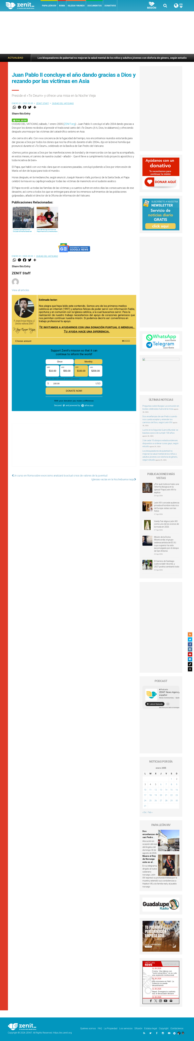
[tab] (152, 963)
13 (161, 790)
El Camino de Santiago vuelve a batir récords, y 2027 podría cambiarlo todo (166, 564)
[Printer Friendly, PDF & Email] (20, 120)
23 (177, 795)
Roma (62, 6)
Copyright (163, 1028)
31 (145, 806)
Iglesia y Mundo (76, 6)
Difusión (138, 1028)
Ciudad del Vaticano (63, 103)
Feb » (150, 812)
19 (156, 795)
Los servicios (126, 1028)
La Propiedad (110, 1028)
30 (177, 800)
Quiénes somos (88, 1028)
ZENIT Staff (42, 103)
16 (177, 790)
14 (166, 790)
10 (145, 790)
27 (161, 800)
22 (171, 795)
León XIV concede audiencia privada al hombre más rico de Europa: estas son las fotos (166, 507)
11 (150, 790)
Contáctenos (176, 1028)
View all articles (20, 290)
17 (145, 795)
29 (171, 800)
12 (156, 790)
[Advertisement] (97, 32)
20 (161, 795)
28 (166, 800)
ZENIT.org (69, 123)
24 (145, 800)
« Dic (144, 812)
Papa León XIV (49, 6)
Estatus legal (150, 1028)
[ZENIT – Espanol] (23, 5)
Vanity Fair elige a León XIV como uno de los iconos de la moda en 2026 (166, 524)
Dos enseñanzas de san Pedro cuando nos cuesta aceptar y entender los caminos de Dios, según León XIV (159, 419)
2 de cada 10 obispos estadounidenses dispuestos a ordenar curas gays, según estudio (160, 443)
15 (171, 790)
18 (150, 795)
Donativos (110, 6)
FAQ (100, 1028)
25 (150, 800)
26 (156, 800)
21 (166, 795)
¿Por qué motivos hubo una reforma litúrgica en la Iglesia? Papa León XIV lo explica (166, 488)
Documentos (94, 6)
